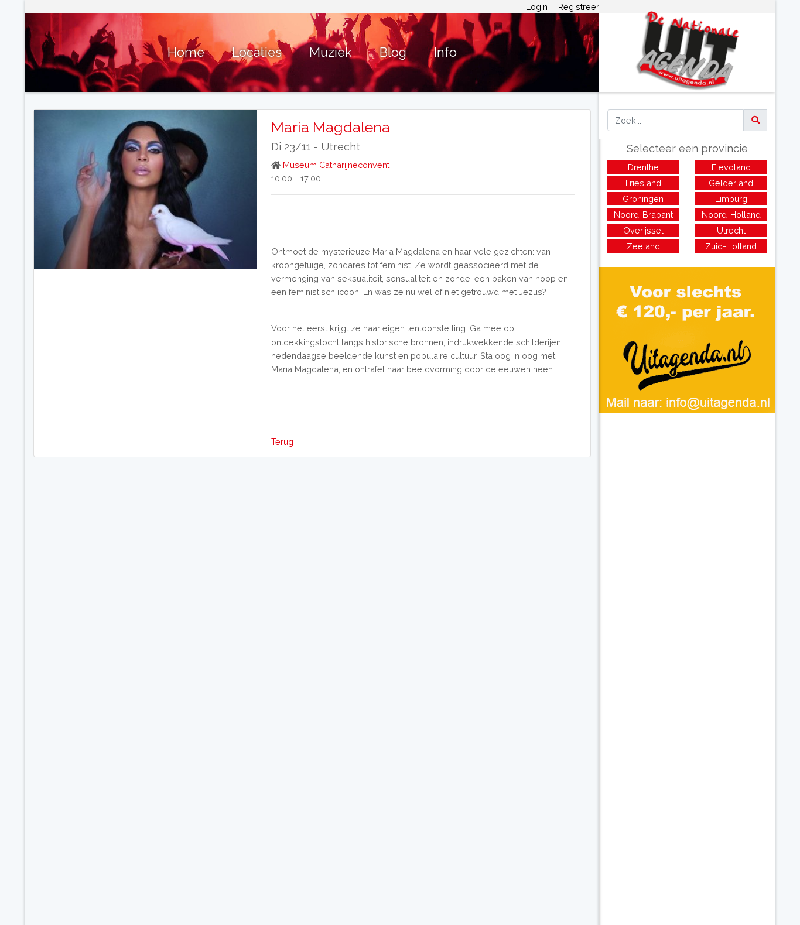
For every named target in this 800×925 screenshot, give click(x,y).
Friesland (643, 183)
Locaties (257, 52)
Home (185, 52)
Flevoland (731, 167)
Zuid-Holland (731, 246)
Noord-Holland (731, 215)
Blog (393, 52)
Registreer (578, 7)
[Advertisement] (687, 495)
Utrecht (340, 147)
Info (445, 52)
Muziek (330, 52)
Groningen (643, 199)
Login (537, 7)
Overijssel (643, 230)
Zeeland (643, 246)
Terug (282, 442)
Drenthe (643, 167)
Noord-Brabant (643, 215)
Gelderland (731, 183)
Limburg (731, 199)
